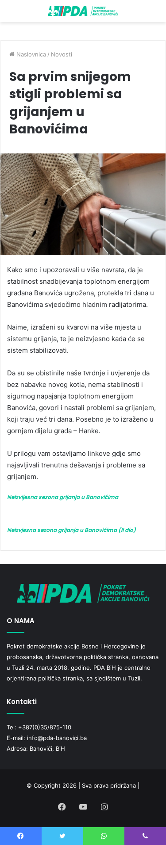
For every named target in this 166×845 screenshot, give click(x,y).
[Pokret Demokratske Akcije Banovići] (83, 11)
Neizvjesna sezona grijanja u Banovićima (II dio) (71, 530)
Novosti (61, 54)
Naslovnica (30, 54)
